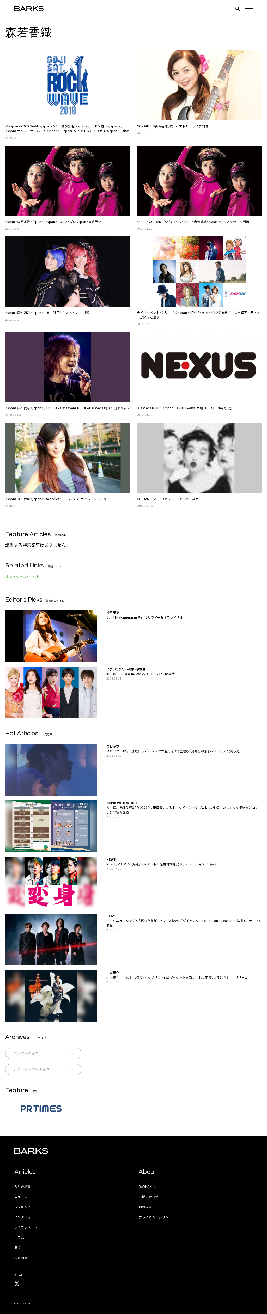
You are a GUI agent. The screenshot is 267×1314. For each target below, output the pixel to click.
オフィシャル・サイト (22, 576)
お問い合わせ (149, 1196)
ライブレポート (26, 1227)
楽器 (17, 1247)
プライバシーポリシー (155, 1217)
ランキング (22, 1207)
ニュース (20, 1196)
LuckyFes (21, 1257)
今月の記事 (22, 1186)
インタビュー (24, 1217)
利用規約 (145, 1207)
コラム (19, 1237)
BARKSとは (147, 1186)
